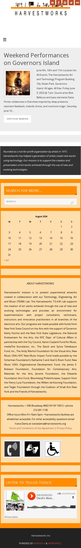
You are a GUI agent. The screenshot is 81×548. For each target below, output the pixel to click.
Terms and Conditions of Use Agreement (31, 428)
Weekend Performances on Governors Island (36, 59)
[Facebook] (58, 2)
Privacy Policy (64, 428)
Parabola (39, 543)
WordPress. (55, 543)
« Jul (6, 260)
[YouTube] (52, 2)
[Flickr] (77, 2)
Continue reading (17, 118)
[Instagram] (65, 2)
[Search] (72, 203)
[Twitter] (71, 2)
